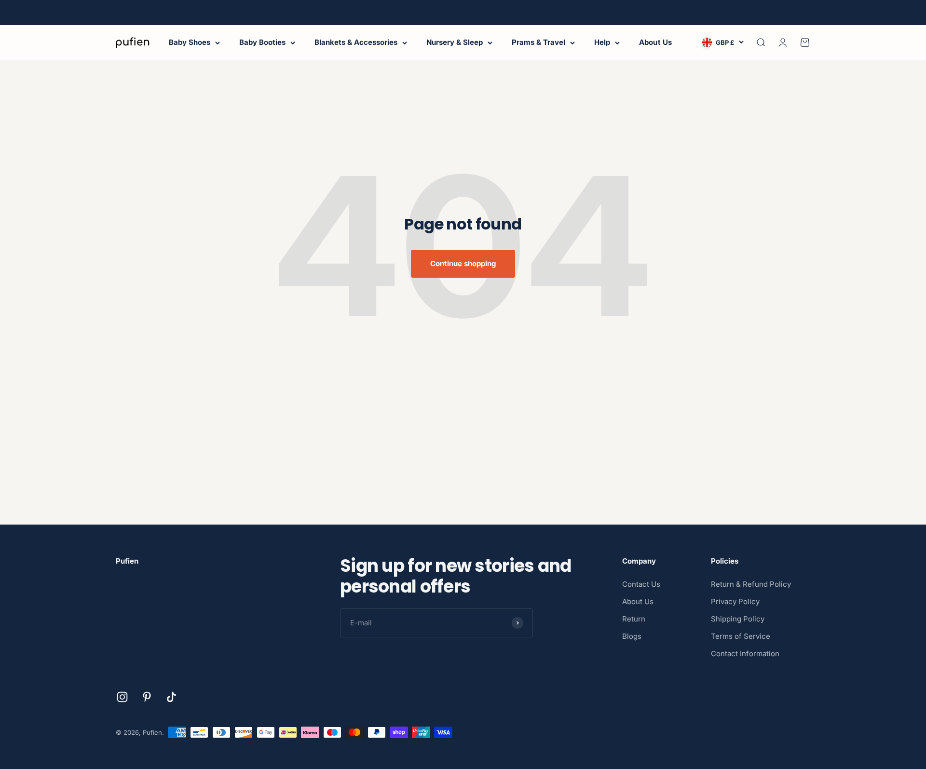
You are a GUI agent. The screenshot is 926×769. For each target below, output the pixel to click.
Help (602, 42)
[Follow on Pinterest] (146, 696)
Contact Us (641, 584)
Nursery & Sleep (454, 42)
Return (633, 618)
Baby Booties (262, 42)
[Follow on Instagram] (122, 696)
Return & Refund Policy (751, 584)
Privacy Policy (735, 601)
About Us (655, 42)
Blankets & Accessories (355, 42)
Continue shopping (463, 263)
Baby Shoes (189, 42)
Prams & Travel (538, 42)
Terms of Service (740, 636)
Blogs (631, 636)
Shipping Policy (737, 618)
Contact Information (745, 653)
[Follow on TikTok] (171, 696)
